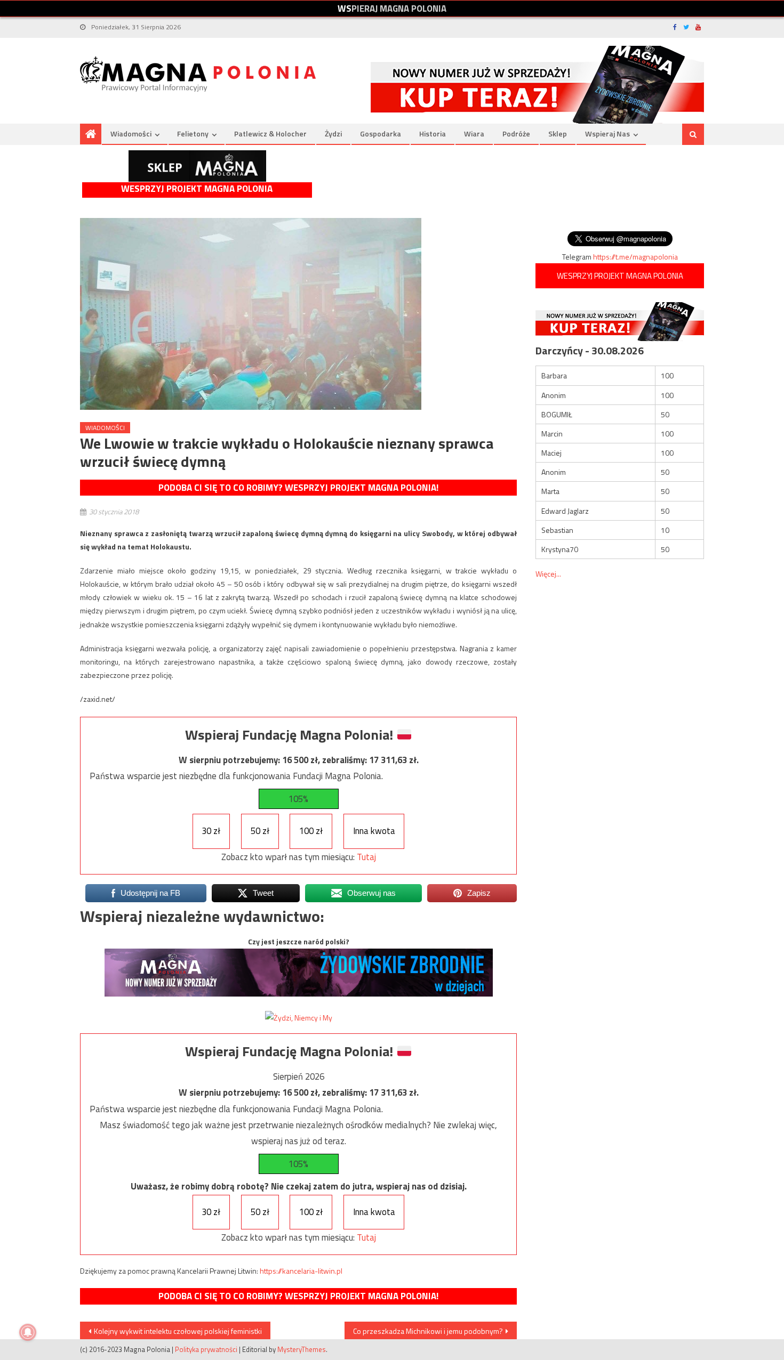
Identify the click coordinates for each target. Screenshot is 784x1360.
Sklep (557, 133)
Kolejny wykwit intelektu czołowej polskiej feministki (178, 1331)
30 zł (211, 831)
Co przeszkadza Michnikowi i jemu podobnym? (428, 1331)
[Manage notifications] (27, 1332)
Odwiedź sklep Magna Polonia (197, 166)
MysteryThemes (301, 1349)
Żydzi (333, 133)
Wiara (474, 133)
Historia (432, 133)
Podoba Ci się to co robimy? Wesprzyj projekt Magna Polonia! (298, 488)
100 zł (311, 831)
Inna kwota (374, 831)
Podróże (516, 133)
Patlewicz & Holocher (270, 133)
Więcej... (548, 573)
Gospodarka (380, 133)
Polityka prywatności (206, 1349)
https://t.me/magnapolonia (635, 256)
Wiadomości (130, 133)
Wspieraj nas (607, 133)
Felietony (193, 133)
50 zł (260, 831)
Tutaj (366, 857)
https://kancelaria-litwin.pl (301, 1270)
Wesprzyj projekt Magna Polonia (197, 189)
